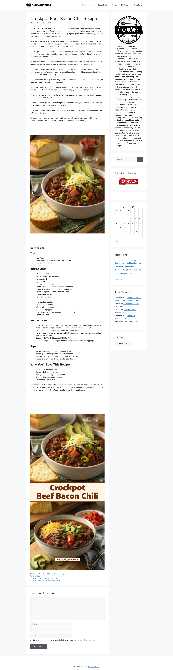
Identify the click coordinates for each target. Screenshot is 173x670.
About (92, 5)
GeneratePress (93, 667)
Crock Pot (36, 576)
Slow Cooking (37, 574)
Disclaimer (125, 5)
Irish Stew (118, 279)
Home (83, 5)
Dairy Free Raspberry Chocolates (128, 270)
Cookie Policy (103, 5)
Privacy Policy (138, 5)
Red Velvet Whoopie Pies (125, 266)
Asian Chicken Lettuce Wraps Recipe (45, 578)
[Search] (140, 159)
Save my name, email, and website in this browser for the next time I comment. (65, 640)
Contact (114, 5)
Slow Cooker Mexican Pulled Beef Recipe (46, 580)
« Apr (117, 242)
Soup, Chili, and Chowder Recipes (54, 574)
